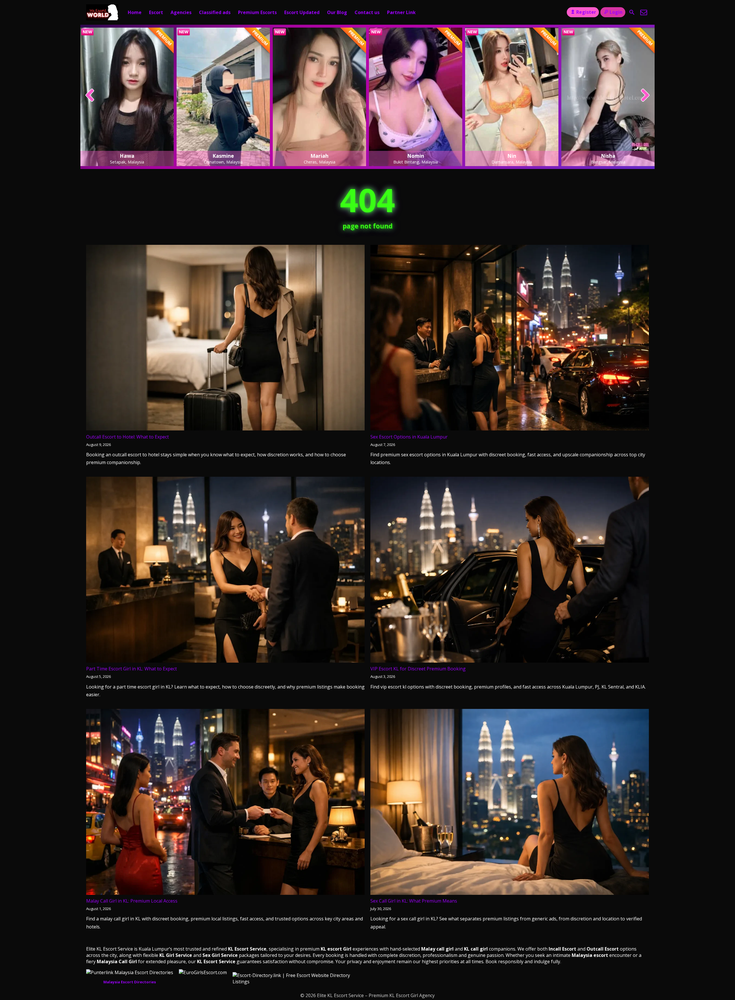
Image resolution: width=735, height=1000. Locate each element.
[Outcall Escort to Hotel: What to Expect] (225, 339)
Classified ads (215, 12)
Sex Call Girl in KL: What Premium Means (413, 901)
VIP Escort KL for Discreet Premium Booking (418, 669)
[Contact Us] (644, 12)
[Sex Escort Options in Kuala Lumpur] (509, 339)
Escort (156, 12)
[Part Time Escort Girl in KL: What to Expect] (225, 571)
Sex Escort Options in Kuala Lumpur (409, 437)
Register (586, 12)
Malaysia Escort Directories (129, 981)
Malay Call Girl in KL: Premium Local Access (131, 901)
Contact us (367, 12)
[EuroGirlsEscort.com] (203, 972)
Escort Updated (302, 12)
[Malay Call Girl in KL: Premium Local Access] (225, 803)
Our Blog (337, 12)
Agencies (181, 12)
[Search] (632, 12)
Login (616, 12)
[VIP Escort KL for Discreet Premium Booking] (509, 571)
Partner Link (401, 12)
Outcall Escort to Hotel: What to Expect (127, 437)
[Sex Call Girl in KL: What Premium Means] (509, 803)
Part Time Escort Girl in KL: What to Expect (131, 669)
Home (135, 12)
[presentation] (90, 96)
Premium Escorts (257, 12)
